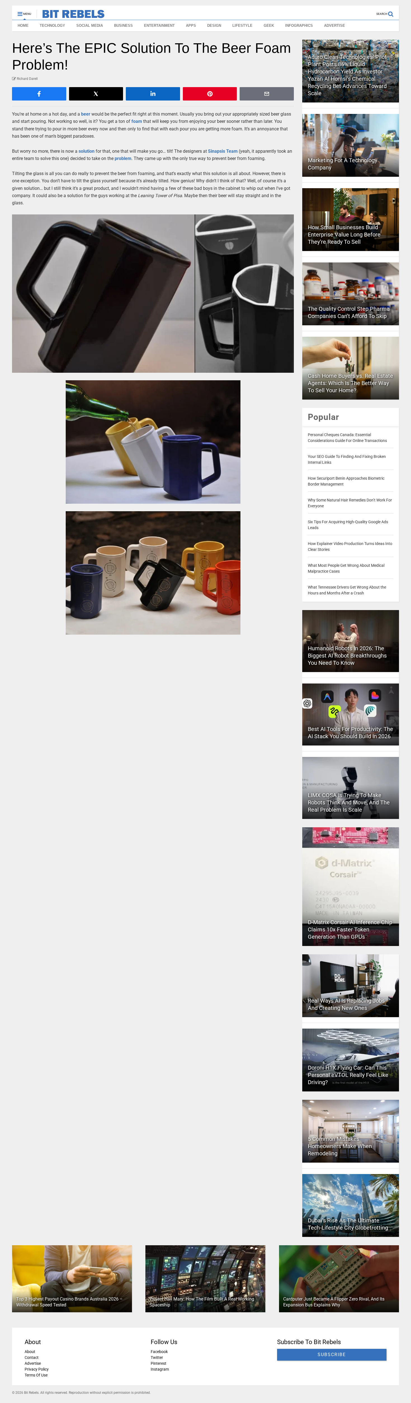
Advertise (33, 1363)
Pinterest (158, 1363)
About (30, 1351)
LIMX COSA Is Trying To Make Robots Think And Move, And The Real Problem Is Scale (349, 802)
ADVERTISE (334, 25)
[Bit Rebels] (71, 15)
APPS (191, 25)
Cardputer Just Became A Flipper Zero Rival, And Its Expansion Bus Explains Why (333, 1302)
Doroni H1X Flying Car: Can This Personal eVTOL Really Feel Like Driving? (348, 1075)
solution (87, 151)
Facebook (159, 1351)
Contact (32, 1357)
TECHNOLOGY (52, 25)
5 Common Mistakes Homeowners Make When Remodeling (340, 1146)
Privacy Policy (37, 1369)
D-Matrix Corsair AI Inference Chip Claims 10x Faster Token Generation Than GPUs (350, 929)
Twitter (157, 1357)
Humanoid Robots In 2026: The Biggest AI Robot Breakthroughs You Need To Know (347, 655)
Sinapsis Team (223, 151)
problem (123, 158)
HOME (23, 25)
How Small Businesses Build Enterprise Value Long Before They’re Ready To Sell (344, 234)
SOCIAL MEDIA (89, 25)
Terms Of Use (36, 1375)
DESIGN (214, 25)
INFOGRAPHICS (299, 25)
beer (85, 114)
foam (136, 121)
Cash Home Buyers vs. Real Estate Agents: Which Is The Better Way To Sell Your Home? (350, 383)
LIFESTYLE (242, 25)
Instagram (160, 1369)
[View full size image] (153, 293)
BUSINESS (123, 25)
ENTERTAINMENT (159, 25)
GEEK (269, 25)
